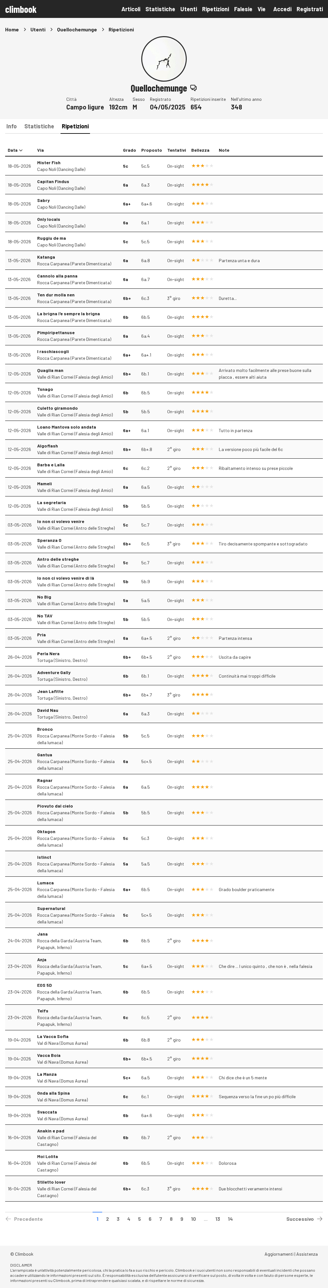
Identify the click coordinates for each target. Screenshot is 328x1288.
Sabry (43, 200)
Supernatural (51, 908)
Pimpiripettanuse (56, 332)
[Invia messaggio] (193, 88)
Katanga (46, 257)
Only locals (48, 219)
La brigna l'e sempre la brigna (68, 313)
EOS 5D (44, 985)
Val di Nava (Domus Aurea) (62, 1043)
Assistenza (307, 1254)
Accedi (282, 8)
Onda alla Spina (53, 1093)
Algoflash (47, 445)
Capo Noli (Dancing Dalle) (61, 169)
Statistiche (160, 8)
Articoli (130, 8)
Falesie (243, 8)
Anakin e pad (50, 1130)
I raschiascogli (53, 351)
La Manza (47, 1074)
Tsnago (45, 389)
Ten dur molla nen (56, 294)
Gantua (44, 754)
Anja (41, 959)
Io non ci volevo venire (60, 521)
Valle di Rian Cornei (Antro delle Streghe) (76, 528)
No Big (44, 597)
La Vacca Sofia (53, 1036)
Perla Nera (48, 653)
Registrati (310, 8)
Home (12, 29)
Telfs (42, 1010)
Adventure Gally (53, 672)
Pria (41, 634)
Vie (262, 8)
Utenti (188, 8)
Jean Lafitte (50, 691)
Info (11, 126)
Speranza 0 (49, 540)
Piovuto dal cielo (55, 806)
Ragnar (45, 780)
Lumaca (45, 882)
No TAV (45, 615)
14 (230, 1219)
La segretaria (51, 502)
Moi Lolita (47, 1156)
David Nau (47, 710)
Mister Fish (49, 162)
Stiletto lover (51, 1182)
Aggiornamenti (279, 1254)
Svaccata (47, 1112)
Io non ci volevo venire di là (65, 578)
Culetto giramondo (57, 408)
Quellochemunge (77, 29)
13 (217, 1219)
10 (193, 1219)
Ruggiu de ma (51, 238)
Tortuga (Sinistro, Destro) (62, 660)
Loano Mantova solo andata (66, 427)
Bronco (45, 729)
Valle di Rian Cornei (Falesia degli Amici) (75, 377)
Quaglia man (50, 370)
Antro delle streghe (58, 559)
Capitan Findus (53, 181)
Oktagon (46, 831)
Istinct (44, 857)
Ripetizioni (215, 8)
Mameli (44, 483)
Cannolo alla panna (57, 275)
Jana (42, 934)
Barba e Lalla (51, 464)
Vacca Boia (49, 1055)
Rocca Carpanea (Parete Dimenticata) (74, 263)
